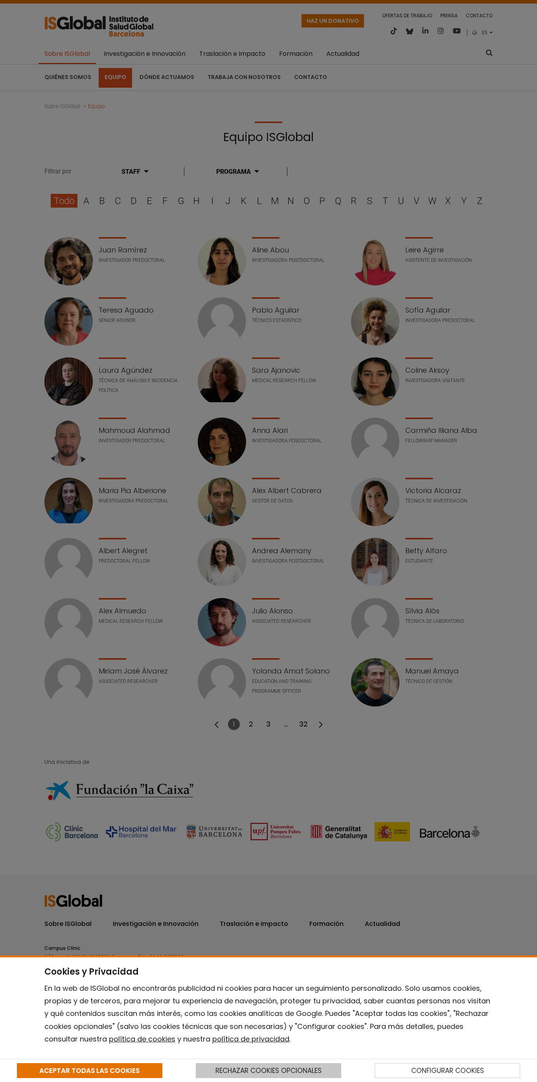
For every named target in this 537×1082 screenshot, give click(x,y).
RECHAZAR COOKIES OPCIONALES (268, 1070)
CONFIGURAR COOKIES (447, 1070)
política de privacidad (250, 1039)
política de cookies (142, 1039)
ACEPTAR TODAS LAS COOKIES (89, 1070)
